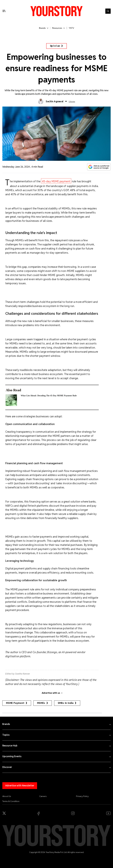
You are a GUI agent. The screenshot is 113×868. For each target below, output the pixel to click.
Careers (43, 796)
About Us (6, 796)
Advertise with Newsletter (19, 785)
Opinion (55, 45)
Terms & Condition (10, 801)
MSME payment (15, 703)
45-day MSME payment (56, 181)
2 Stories (72, 101)
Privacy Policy (82, 796)
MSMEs (41, 703)
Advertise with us (51, 693)
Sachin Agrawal (54, 101)
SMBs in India (66, 703)
